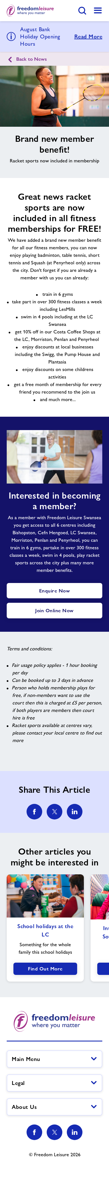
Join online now (54, 610)
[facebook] (34, 811)
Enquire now (54, 591)
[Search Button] (82, 10)
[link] (97, 10)
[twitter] (54, 811)
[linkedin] (74, 811)
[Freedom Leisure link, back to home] (30, 10)
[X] (54, 1132)
